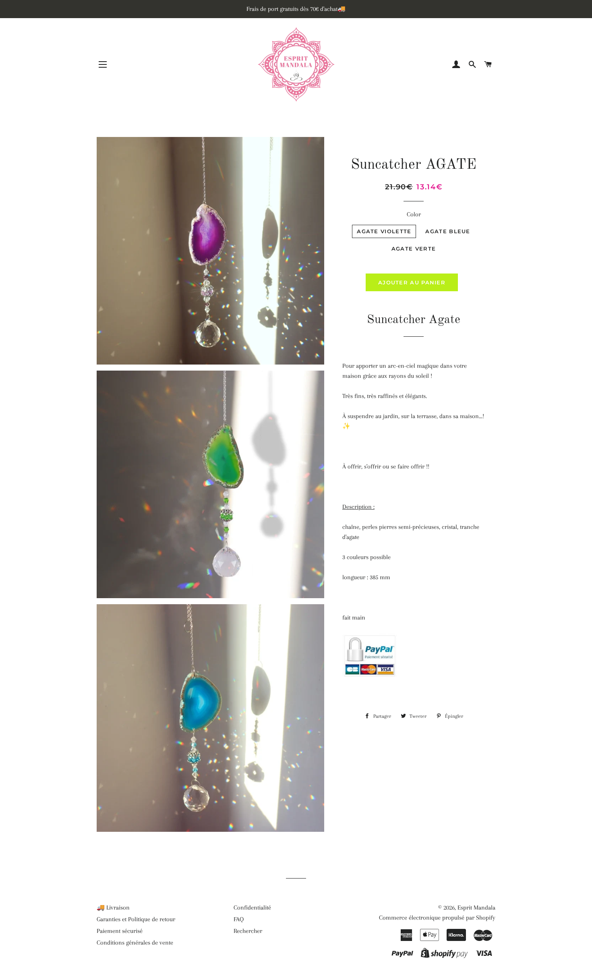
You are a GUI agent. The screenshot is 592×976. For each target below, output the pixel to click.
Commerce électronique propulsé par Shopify (437, 917)
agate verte (413, 248)
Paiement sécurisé (120, 931)
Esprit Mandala (476, 907)
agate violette (384, 231)
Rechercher (248, 931)
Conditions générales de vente (135, 942)
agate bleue (447, 231)
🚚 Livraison (113, 907)
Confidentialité (252, 907)
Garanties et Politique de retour (136, 919)
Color (414, 214)
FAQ (239, 919)
